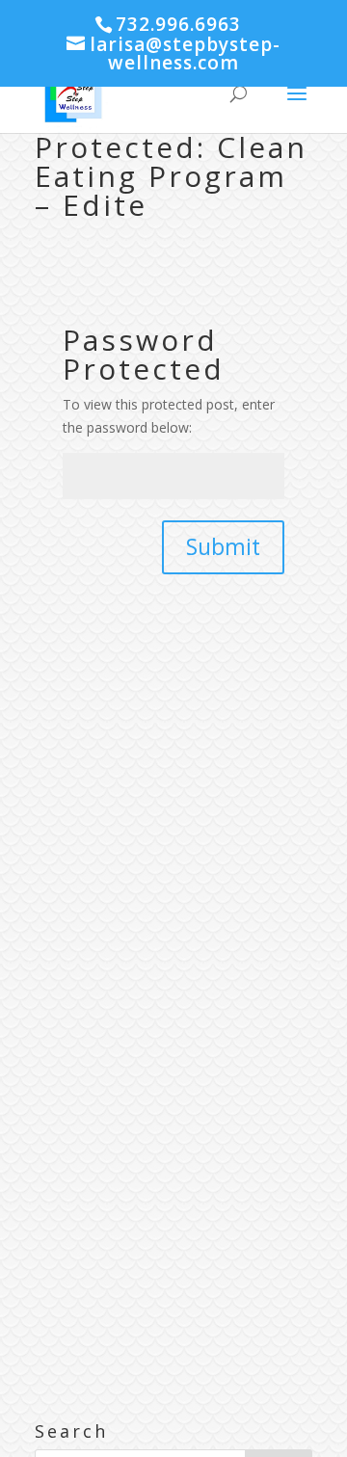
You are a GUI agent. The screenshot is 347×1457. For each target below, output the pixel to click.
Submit (223, 546)
